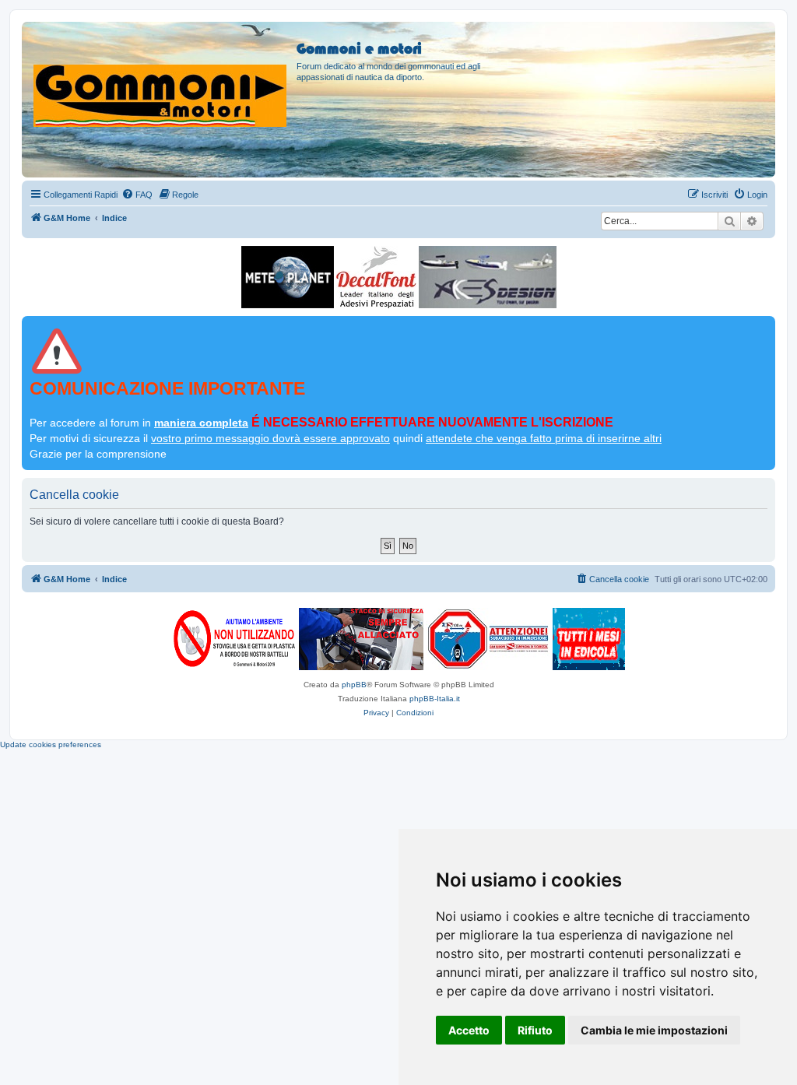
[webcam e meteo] (287, 277)
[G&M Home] (161, 77)
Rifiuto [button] (535, 1030)
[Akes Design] (487, 277)
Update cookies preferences (50, 744)
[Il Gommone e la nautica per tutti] (589, 639)
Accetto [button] (469, 1030)
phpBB (354, 684)
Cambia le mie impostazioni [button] (654, 1030)
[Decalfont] (376, 277)
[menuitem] (137, 194)
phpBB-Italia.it (434, 698)
